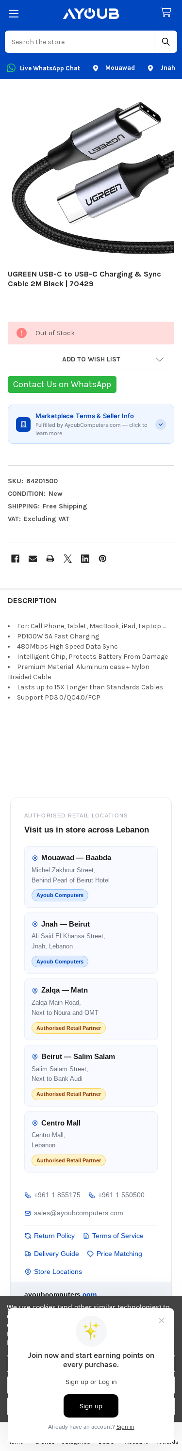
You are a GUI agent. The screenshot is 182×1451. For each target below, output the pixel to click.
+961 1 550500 (121, 1195)
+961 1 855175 (57, 1195)
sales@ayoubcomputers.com (78, 1213)
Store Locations (58, 1271)
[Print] (50, 558)
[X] (67, 558)
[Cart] (168, 12)
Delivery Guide (56, 1253)
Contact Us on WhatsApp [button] (62, 384)
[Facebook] (15, 558)
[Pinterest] (102, 558)
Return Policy (54, 1235)
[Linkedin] (85, 558)
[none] (91, 176)
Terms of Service (118, 1235)
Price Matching (119, 1253)
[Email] (32, 558)
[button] (91, 359)
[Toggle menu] (13, 13)
